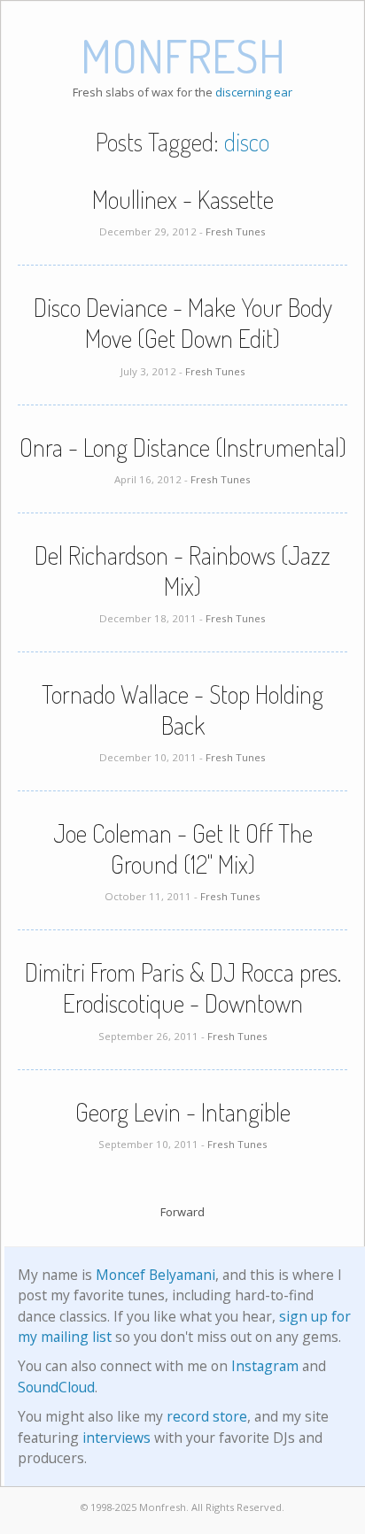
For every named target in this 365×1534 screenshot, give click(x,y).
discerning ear (253, 92)
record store (207, 1416)
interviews (116, 1437)
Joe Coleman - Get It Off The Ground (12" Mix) (183, 848)
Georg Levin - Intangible (183, 1112)
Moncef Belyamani (155, 1274)
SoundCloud (56, 1387)
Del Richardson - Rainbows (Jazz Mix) (182, 570)
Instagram (265, 1366)
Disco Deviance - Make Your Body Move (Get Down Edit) (183, 322)
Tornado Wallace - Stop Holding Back (182, 709)
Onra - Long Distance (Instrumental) (182, 447)
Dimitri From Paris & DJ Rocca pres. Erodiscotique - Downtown (183, 987)
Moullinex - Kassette (183, 199)
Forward (182, 1212)
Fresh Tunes (236, 231)
